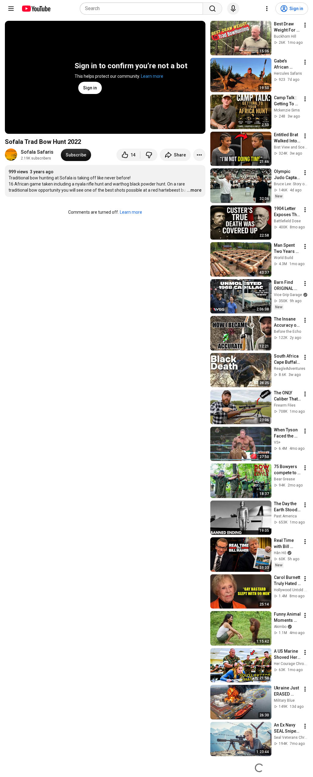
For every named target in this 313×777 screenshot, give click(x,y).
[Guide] (11, 8)
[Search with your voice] (233, 8)
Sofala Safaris (37, 152)
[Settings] (267, 8)
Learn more (152, 76)
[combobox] (143, 8)
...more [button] (194, 190)
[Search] (212, 8)
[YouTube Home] (36, 8)
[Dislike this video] (148, 155)
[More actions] (199, 155)
